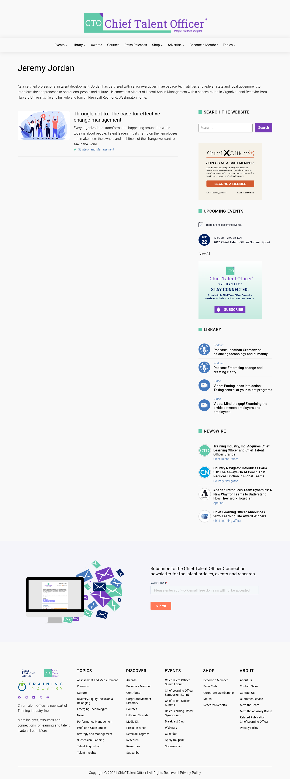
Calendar (171, 734)
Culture (82, 693)
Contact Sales (249, 686)
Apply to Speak (174, 740)
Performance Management (95, 722)
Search (263, 128)
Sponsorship (173, 746)
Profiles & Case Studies (92, 728)
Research (132, 740)
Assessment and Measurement (97, 680)
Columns (83, 686)
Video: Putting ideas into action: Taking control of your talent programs (243, 388)
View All (205, 253)
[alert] (235, 224)
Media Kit (132, 722)
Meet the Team (249, 705)
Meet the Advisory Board (256, 711)
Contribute (133, 693)
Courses (131, 709)
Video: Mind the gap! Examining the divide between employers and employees (240, 408)
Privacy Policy (249, 728)
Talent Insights (86, 753)
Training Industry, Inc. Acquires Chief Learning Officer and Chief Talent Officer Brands (241, 450)
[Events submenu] (66, 45)
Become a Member (138, 686)
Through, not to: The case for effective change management (117, 117)
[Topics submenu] (235, 45)
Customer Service (251, 699)
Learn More (38, 731)
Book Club (210, 686)
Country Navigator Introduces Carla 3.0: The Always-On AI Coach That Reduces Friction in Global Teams (240, 472)
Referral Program (137, 734)
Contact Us (247, 693)
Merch (207, 699)
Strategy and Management (96, 149)
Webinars (171, 727)
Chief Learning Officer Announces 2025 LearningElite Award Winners (239, 514)
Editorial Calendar (138, 715)
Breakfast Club (174, 721)
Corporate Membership (218, 693)
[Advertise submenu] (183, 45)
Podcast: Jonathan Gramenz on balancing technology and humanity (241, 352)
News (80, 715)
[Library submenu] (85, 45)
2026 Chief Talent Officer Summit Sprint (242, 242)
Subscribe (132, 753)
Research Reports (215, 705)
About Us (246, 680)
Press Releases (136, 728)
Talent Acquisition (88, 746)
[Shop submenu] (162, 45)
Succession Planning (90, 740)
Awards (131, 680)
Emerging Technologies (92, 709)
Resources (133, 746)
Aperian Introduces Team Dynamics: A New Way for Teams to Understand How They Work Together (242, 494)
